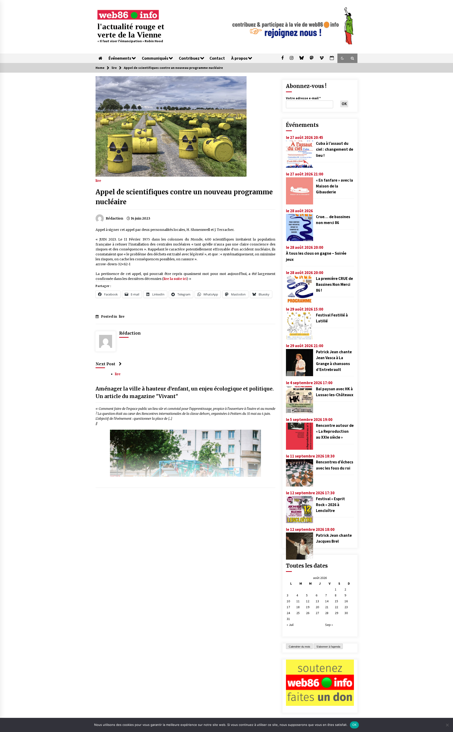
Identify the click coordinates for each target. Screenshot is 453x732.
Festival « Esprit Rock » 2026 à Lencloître (330, 504)
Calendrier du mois (299, 646)
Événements (120, 58)
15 (336, 601)
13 (317, 601)
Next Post (105, 364)
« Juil (290, 625)
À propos (239, 58)
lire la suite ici (175, 279)
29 (336, 613)
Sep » (329, 625)
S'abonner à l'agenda (328, 646)
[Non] (447, 725)
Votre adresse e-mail (303, 98)
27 (317, 613)
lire (98, 180)
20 (317, 607)
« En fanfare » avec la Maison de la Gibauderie (334, 186)
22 (336, 607)
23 (346, 607)
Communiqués (155, 58)
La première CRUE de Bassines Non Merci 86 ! (334, 284)
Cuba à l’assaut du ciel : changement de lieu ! (334, 149)
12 (307, 601)
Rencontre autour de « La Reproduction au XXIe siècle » (335, 431)
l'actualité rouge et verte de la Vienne (130, 30)
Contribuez (189, 58)
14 (326, 601)
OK (354, 725)
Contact (217, 58)
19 (307, 607)
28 (326, 613)
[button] (342, 58)
